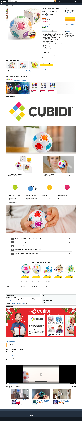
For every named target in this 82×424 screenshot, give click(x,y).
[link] (23, 65)
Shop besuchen (50, 335)
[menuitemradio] (73, 383)
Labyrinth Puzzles (18, 5)
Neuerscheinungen (16, 3)
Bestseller (10, 3)
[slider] (39, 383)
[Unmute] (74, 383)
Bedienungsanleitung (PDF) (10, 341)
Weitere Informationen (59, 55)
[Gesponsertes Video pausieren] (27, 396)
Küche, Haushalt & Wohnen (51, 3)
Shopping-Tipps (26, 3)
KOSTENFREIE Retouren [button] (69, 12)
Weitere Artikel (57, 27)
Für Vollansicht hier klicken (25, 40)
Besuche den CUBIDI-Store (46, 15)
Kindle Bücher (44, 3)
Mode (30, 3)
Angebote (21, 3)
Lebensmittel (39, 3)
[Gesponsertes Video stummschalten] (27, 398)
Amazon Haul (6, 3)
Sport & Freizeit (71, 3)
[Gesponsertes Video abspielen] (41, 394)
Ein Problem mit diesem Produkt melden (49, 57)
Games (63, 3)
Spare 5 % (43, 27)
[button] (2, 4)
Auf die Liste (67, 38)
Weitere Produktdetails (46, 49)
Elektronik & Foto (58, 3)
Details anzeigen (44, 69)
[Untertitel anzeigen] (27, 390)
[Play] (7, 383)
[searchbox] (32, 1)
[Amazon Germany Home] (32, 416)
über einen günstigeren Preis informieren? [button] (19, 303)
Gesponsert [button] (73, 94)
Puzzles (11, 5)
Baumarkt (66, 3)
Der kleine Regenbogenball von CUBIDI (13, 366)
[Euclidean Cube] (9, 79)
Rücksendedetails (9, 300)
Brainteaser (13, 5)
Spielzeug (76, 3)
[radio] (7, 9)
